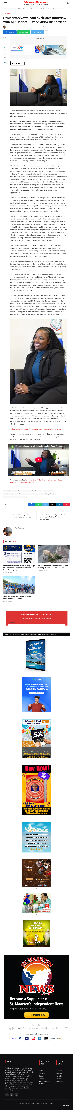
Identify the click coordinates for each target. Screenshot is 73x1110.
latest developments (10, 494)
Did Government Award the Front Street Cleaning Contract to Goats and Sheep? (53, 567)
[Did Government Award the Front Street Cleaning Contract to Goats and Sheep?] (54, 554)
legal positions (24, 494)
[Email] (5, 57)
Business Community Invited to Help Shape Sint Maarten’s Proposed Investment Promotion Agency (19, 568)
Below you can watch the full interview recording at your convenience (35, 429)
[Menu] (5, 3)
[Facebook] (5, 43)
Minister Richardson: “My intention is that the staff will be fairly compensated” (52, 517)
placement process (10, 497)
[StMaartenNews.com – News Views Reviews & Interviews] (36, 3)
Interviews (7, 13)
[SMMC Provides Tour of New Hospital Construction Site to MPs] (19, 585)
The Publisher (13, 27)
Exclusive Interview (24, 491)
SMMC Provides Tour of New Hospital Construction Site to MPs (17, 597)
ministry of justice (49, 494)
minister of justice (36, 494)
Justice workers (48, 491)
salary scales (22, 497)
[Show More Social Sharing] (46, 32)
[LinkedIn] (5, 62)
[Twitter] (5, 52)
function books (36, 491)
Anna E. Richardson (10, 491)
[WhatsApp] (5, 48)
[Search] (68, 3)
